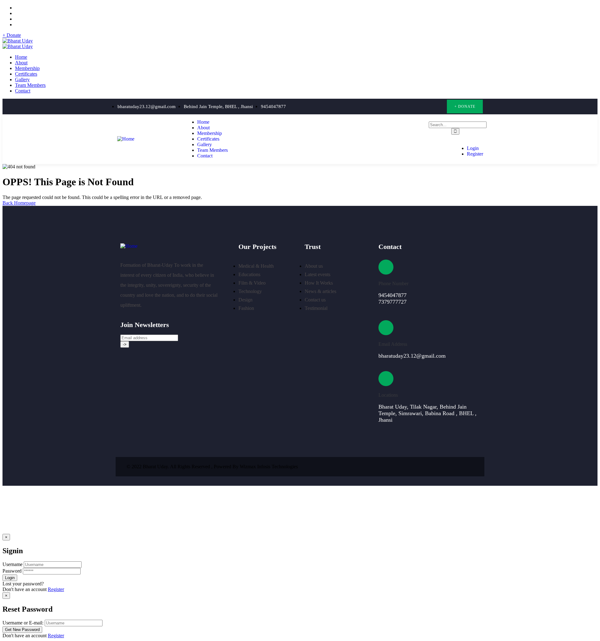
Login (473, 148)
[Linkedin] (470, 467)
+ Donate (11, 35)
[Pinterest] (439, 107)
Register (475, 154)
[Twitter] (400, 107)
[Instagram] (426, 107)
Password (12, 571)
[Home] (125, 139)
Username (12, 564)
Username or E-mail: (22, 622)
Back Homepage (19, 203)
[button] (465, 106)
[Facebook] (413, 107)
